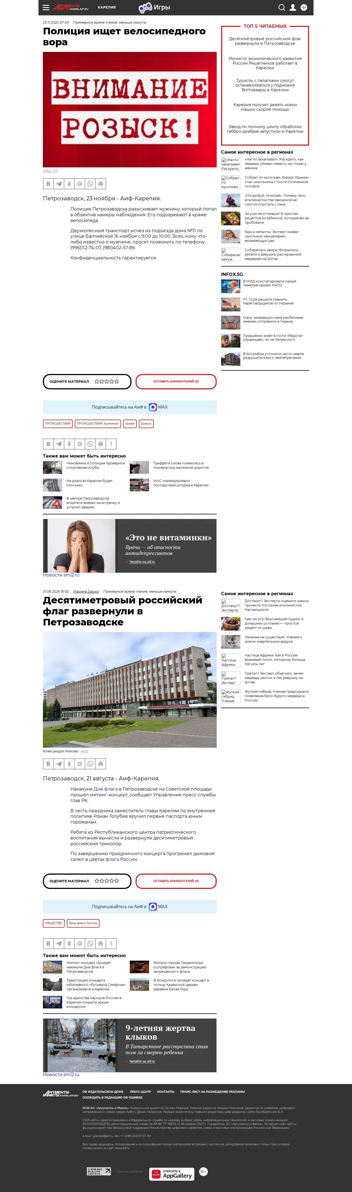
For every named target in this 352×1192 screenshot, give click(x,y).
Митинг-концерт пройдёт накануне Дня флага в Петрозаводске (89, 967)
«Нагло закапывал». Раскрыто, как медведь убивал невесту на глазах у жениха (275, 163)
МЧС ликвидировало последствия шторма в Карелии (180, 483)
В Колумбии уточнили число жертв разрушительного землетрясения (273, 356)
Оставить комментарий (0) (176, 381)
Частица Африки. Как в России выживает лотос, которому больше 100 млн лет (275, 659)
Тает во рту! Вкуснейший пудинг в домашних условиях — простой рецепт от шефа (274, 623)
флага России (121, 859)
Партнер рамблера (130, 1171)
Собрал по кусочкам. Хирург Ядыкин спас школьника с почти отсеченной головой (277, 181)
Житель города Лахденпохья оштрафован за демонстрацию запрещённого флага (179, 967)
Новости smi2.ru (61, 575)
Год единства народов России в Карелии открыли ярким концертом (94, 1002)
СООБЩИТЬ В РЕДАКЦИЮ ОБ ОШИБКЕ (112, 1097)
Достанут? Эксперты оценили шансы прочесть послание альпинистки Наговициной (277, 605)
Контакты (165, 1092)
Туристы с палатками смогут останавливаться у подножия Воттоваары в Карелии (265, 85)
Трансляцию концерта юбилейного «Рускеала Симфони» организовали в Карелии (96, 984)
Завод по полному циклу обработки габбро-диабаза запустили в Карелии (265, 129)
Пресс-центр (140, 1092)
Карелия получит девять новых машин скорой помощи (265, 107)
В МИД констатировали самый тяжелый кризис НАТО (269, 283)
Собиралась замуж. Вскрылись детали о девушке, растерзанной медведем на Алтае (273, 254)
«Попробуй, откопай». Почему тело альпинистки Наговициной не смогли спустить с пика (275, 199)
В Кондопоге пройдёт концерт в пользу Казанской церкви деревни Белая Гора (181, 984)
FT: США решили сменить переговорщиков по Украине (268, 301)
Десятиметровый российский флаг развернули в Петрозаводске (265, 41)
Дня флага (106, 789)
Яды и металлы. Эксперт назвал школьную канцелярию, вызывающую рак (272, 236)
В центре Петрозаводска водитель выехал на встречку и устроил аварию (93, 502)
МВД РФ (50, 171)
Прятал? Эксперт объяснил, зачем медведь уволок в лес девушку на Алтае (274, 677)
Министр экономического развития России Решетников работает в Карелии (265, 63)
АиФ (84, 751)
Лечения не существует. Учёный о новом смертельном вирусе (273, 639)
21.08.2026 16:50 (56, 591)
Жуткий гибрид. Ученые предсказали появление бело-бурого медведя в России (277, 695)
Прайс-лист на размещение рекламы (212, 1092)
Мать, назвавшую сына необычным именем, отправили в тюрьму (273, 319)
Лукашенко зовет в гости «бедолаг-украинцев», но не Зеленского (273, 338)
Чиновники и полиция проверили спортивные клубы (96, 465)
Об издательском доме (102, 1092)
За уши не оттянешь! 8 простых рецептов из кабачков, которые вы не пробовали (277, 218)
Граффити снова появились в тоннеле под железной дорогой (181, 465)
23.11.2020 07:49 (56, 22)
